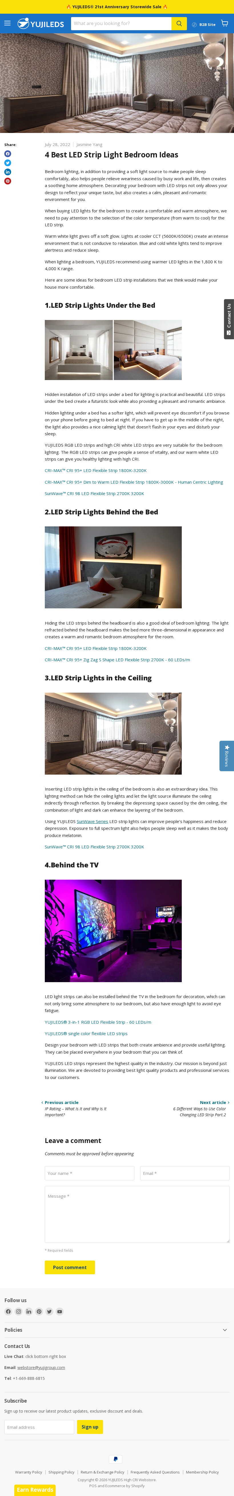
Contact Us (229, 316)
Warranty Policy (28, 1472)
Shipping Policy (61, 1472)
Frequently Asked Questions (155, 1472)
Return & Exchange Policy (102, 1472)
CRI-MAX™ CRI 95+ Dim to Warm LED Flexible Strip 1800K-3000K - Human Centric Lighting (134, 482)
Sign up (90, 1427)
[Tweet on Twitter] (7, 162)
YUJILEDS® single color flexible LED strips (86, 1033)
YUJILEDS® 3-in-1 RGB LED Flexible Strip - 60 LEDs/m (98, 1022)
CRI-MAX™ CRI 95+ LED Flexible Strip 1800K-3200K (96, 470)
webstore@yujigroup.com (41, 1367)
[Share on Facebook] (7, 153)
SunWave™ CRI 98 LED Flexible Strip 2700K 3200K (94, 493)
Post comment (70, 1267)
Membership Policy (202, 1472)
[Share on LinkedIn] (7, 172)
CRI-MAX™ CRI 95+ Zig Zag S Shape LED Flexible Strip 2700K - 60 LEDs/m (117, 659)
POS (93, 1485)
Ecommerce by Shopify (125, 1485)
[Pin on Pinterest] (7, 181)
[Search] (179, 23)
